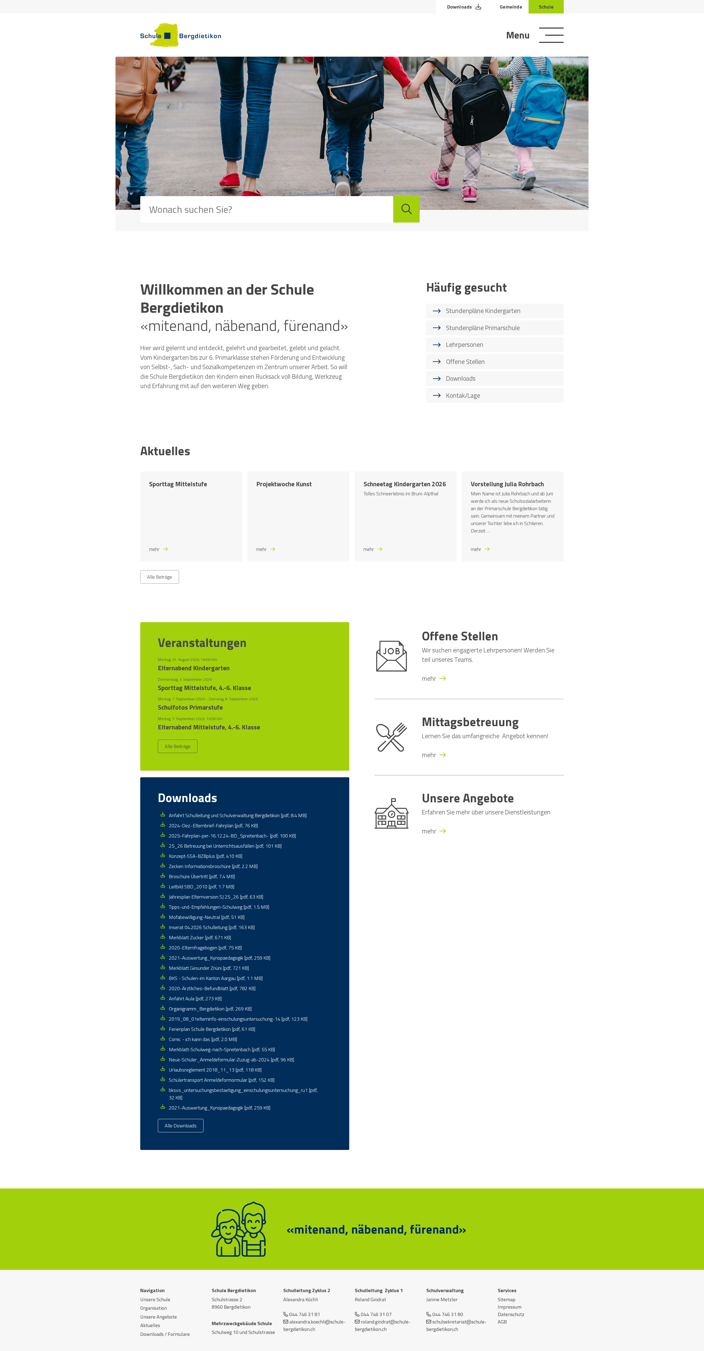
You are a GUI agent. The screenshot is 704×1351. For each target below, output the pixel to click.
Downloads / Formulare (165, 1334)
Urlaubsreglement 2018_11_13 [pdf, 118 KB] (215, 1069)
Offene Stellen (465, 361)
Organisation (153, 1308)
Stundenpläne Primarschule (483, 328)
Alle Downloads (181, 1125)
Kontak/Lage (463, 395)
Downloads (459, 6)
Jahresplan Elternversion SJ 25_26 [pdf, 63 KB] (216, 896)
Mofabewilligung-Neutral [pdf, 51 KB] (206, 917)
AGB (502, 1321)
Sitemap (506, 1299)
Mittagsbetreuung (470, 721)
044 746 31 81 (304, 1314)
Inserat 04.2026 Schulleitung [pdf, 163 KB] (212, 927)
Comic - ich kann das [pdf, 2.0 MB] (203, 1039)
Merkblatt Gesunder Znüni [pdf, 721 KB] (209, 968)
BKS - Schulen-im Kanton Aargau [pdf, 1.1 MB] (216, 978)
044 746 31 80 (447, 1314)
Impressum (509, 1307)
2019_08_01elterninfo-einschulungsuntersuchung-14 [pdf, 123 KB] (238, 1019)
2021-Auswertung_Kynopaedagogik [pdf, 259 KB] (219, 958)
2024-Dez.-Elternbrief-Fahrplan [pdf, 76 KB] (213, 825)
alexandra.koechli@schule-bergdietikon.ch (314, 1325)
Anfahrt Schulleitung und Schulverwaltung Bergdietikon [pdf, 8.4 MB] (238, 815)
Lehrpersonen (464, 344)
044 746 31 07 (376, 1314)
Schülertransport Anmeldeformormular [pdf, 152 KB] (221, 1080)
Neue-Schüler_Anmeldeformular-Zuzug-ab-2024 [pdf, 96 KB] (231, 1059)
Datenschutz (511, 1314)
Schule (546, 6)
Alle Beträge (159, 577)
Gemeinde (511, 6)
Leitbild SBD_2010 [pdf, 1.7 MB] (201, 886)
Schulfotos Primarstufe (190, 707)
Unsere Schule (155, 1299)
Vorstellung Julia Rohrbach (507, 484)
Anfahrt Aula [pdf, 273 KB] (195, 998)
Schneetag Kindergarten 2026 (405, 484)
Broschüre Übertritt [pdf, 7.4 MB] (202, 876)
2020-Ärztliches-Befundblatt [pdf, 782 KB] (212, 988)
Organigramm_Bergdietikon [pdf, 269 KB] (210, 1008)
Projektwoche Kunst (284, 484)
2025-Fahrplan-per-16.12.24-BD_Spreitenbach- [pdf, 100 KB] (232, 835)
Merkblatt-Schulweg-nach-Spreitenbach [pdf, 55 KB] (222, 1049)
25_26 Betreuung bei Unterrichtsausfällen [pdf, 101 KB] (225, 846)
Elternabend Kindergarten (194, 668)
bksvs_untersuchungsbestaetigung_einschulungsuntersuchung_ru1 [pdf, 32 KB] (243, 1093)
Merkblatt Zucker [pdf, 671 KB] (200, 937)
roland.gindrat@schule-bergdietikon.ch (383, 1325)
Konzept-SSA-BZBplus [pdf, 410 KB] (205, 856)
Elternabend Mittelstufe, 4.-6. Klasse (209, 727)
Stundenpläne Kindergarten (483, 310)
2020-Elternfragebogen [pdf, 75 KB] (205, 947)
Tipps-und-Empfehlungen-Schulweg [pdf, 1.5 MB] (219, 907)
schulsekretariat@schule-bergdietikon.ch (456, 1325)
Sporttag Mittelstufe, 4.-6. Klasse (204, 688)
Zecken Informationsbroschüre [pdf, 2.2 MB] (213, 866)
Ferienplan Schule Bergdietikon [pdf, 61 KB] (212, 1029)
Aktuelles (150, 1325)
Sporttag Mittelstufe (178, 484)
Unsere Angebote (468, 798)
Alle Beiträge (178, 746)
